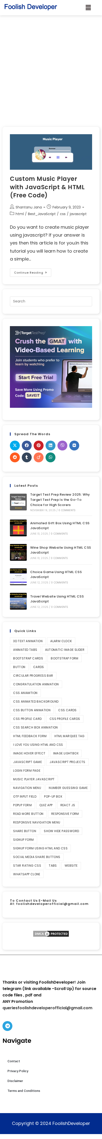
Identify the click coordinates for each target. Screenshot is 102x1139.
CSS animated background (35, 701)
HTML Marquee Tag (69, 736)
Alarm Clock (61, 641)
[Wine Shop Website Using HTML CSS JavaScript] (18, 552)
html (20, 213)
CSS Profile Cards (65, 719)
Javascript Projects (67, 762)
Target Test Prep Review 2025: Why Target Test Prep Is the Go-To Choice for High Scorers (60, 499)
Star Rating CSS (27, 865)
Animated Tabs (25, 650)
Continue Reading (32, 271)
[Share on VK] (74, 445)
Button (19, 667)
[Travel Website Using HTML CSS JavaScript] (18, 601)
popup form (22, 805)
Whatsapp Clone (26, 874)
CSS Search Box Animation (35, 727)
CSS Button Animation (32, 710)
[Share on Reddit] (15, 457)
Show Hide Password (61, 831)
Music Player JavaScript (33, 779)
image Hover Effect (29, 753)
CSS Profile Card (27, 719)
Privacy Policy (17, 1071)
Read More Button (28, 814)
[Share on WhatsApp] (50, 457)
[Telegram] (7, 1026)
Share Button (24, 831)
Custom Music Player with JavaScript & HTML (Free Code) (47, 187)
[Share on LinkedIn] (50, 445)
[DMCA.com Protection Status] (51, 933)
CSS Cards (67, 710)
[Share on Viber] (62, 445)
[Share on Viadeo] (39, 457)
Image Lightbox (66, 753)
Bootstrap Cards (28, 658)
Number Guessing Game (68, 788)
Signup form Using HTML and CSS (40, 848)
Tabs (53, 865)
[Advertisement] (51, 68)
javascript (78, 213)
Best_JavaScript (42, 213)
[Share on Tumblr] (27, 457)
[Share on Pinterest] (39, 445)
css (63, 213)
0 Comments (67, 510)
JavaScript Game (27, 762)
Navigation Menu (27, 788)
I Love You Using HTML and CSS (38, 745)
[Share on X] (15, 445)
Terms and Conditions (23, 1091)
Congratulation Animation (36, 684)
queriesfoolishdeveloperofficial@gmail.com (47, 1008)
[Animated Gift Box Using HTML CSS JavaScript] (18, 528)
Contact (13, 1061)
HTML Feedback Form (30, 736)
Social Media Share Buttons (36, 857)
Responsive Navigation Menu (36, 822)
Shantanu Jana (29, 207)
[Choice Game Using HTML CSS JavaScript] (18, 576)
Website (71, 865)
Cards (38, 667)
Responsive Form (65, 814)
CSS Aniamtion (25, 693)
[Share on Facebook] (27, 445)
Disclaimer (15, 1081)
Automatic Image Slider (65, 650)
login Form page (26, 770)
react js (67, 805)
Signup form (23, 840)
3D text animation (28, 641)
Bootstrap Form (64, 658)
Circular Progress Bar (33, 675)
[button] (88, 7)
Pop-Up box (53, 796)
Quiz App (45, 805)
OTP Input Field (24, 796)
